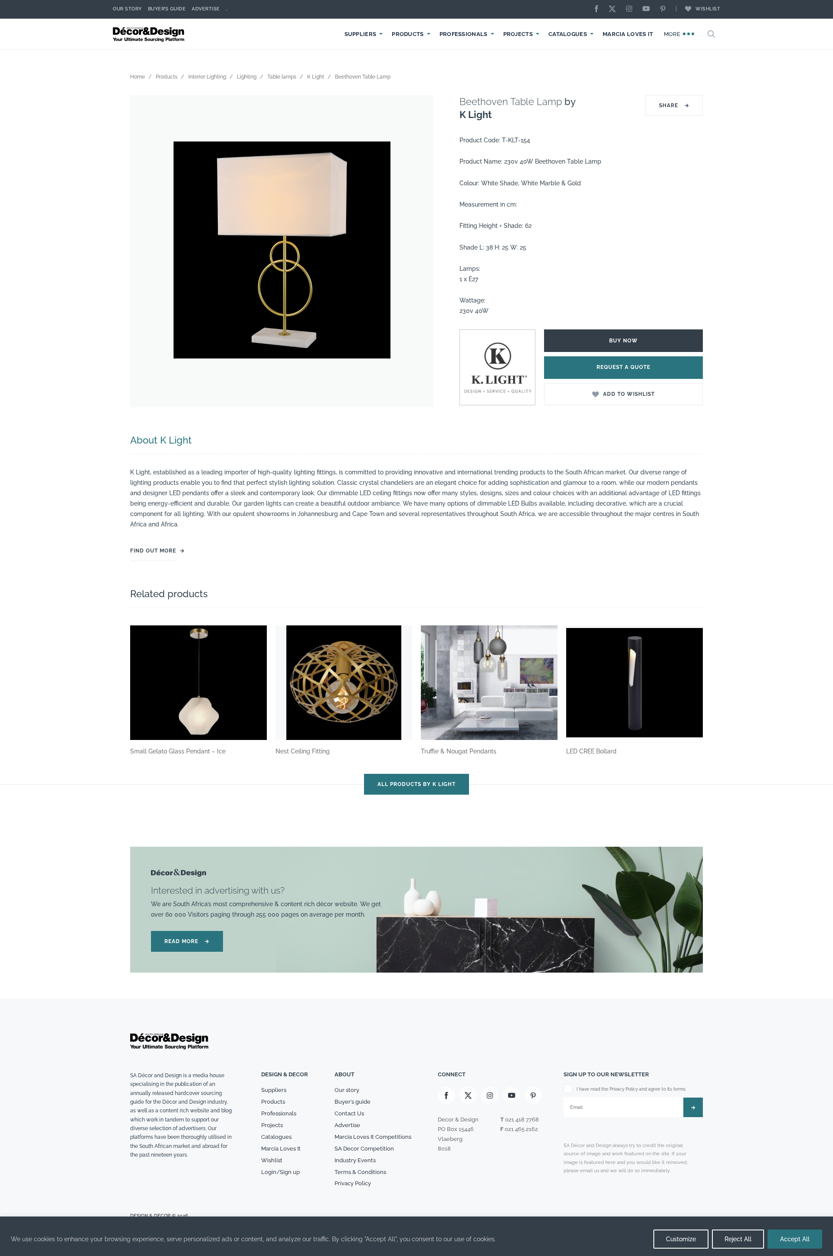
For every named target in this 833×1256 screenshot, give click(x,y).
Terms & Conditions (360, 1172)
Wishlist (707, 9)
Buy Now (623, 341)
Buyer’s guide (353, 1101)
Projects (518, 34)
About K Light (161, 440)
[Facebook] (599, 9)
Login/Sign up (280, 1172)
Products (407, 34)
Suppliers (360, 34)
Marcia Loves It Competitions (373, 1137)
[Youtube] (648, 9)
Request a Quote (623, 367)
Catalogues (567, 34)
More (673, 34)
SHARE (674, 105)
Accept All (795, 1239)
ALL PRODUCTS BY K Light (416, 784)
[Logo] (150, 34)
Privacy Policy (353, 1183)
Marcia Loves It (628, 34)
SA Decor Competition (364, 1148)
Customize (681, 1239)
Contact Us (349, 1113)
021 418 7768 (522, 1119)
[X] (614, 9)
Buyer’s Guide (167, 9)
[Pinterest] (665, 9)
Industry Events (355, 1160)
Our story (127, 9)
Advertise (206, 9)
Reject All (738, 1239)
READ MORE (187, 941)
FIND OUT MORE (153, 551)
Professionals (463, 34)
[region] (416, 1236)
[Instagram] (631, 9)
